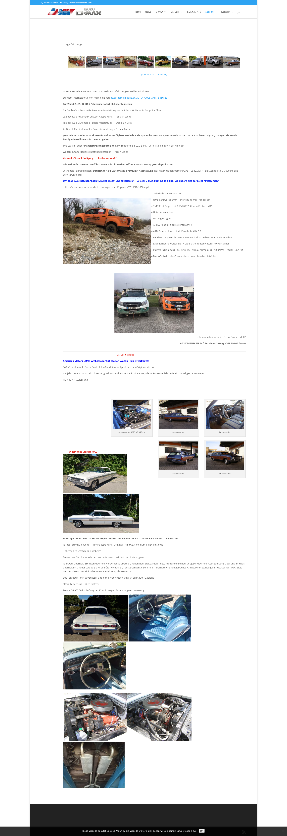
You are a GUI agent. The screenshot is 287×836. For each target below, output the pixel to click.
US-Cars (175, 12)
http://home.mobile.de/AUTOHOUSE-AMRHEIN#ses (138, 97)
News (148, 12)
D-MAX (159, 12)
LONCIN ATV (194, 12)
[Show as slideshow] (154, 74)
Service (209, 12)
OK (201, 831)
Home (137, 12)
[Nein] (283, 831)
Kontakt (225, 12)
